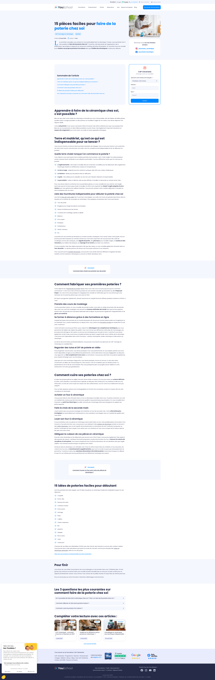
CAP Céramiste (59, 656)
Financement (84, 656)
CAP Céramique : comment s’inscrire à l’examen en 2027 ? (65, 634)
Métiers (63, 658)
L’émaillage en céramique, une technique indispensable (114, 633)
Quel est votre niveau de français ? (141, 77)
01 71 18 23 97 (134, 2)
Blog (135, 7)
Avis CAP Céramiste (82, 658)
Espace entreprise (127, 7)
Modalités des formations (85, 677)
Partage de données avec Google (12, 664)
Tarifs (107, 668)
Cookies (148, 677)
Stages (57, 658)
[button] (4, 677)
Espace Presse (117, 670)
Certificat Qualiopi (70, 677)
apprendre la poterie (73, 289)
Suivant (144, 101)
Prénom (133, 84)
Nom (132, 92)
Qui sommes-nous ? (99, 670)
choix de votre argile (67, 197)
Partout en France (72, 660)
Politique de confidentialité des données (131, 677)
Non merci (7, 671)
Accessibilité (98, 677)
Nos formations (100, 668)
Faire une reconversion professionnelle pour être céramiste (72, 554)
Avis (118, 7)
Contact (109, 670)
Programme (69, 656)
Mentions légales (112, 677)
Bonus (69, 658)
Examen (76, 656)
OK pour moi (31, 671)
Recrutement (115, 668)
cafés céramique (62, 426)
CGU (104, 677)
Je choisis (19, 671)
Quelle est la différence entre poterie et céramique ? (89, 633)
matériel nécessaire (74, 252)
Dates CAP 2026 (60, 660)
